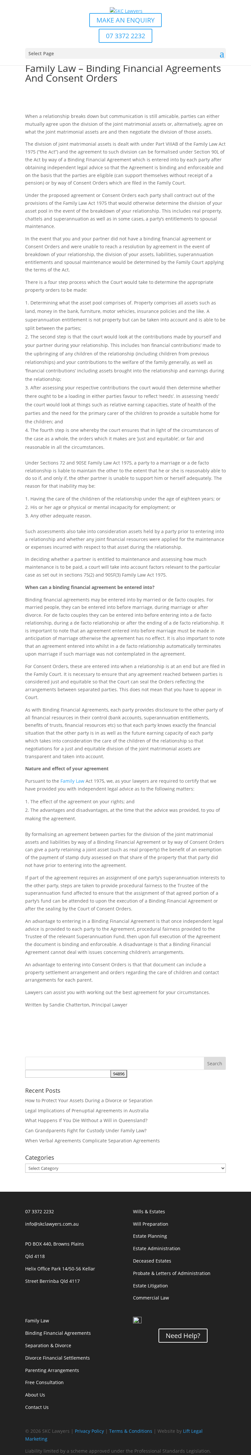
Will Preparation (150, 1224)
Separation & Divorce (48, 1345)
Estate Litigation (150, 1286)
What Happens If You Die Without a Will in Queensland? (86, 1120)
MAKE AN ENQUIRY (125, 20)
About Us (35, 1395)
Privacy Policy (89, 1431)
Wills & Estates (149, 1211)
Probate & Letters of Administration (171, 1273)
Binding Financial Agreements (58, 1333)
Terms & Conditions (130, 1431)
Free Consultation (44, 1382)
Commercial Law (151, 1298)
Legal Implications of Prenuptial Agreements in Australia (87, 1110)
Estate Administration (156, 1248)
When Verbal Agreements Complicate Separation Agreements (92, 1140)
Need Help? (183, 1335)
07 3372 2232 (125, 35)
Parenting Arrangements (52, 1370)
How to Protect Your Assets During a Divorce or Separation (89, 1100)
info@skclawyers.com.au (52, 1224)
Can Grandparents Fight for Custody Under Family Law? (85, 1130)
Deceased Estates (152, 1261)
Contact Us (37, 1407)
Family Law (72, 781)
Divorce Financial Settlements (57, 1358)
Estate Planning (150, 1236)
